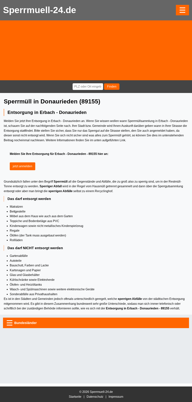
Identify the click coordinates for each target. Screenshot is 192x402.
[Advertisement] (96, 50)
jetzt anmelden (22, 166)
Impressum (116, 396)
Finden (111, 86)
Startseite (75, 396)
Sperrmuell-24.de (39, 10)
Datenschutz (95, 396)
